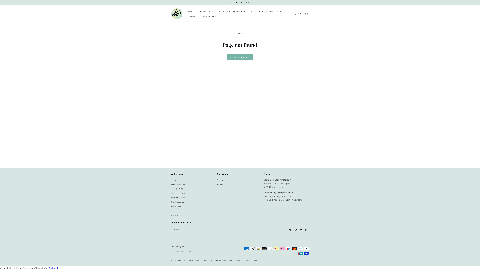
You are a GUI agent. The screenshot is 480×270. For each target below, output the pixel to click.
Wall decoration (178, 197)
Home (173, 180)
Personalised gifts (179, 184)
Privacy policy (207, 261)
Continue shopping (240, 57)
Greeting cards (177, 202)
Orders (220, 180)
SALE (173, 211)
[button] (204, 11)
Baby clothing (177, 189)
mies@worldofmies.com (282, 192)
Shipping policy (235, 261)
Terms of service (220, 261)
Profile (220, 184)
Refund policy (194, 261)
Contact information (250, 261)
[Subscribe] (213, 229)
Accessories (176, 206)
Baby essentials (178, 193)
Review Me (54, 268)
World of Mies (182, 261)
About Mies (176, 215)
